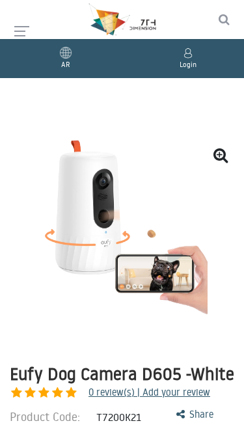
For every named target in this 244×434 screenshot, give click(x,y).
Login (188, 64)
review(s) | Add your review (149, 392)
